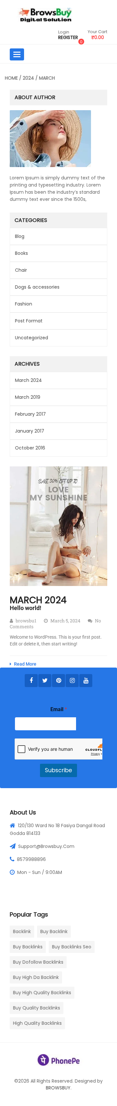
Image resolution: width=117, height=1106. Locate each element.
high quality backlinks (37, 1023)
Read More (24, 664)
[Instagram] (72, 680)
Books (21, 253)
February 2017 (30, 414)
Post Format (29, 321)
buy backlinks (28, 946)
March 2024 (28, 380)
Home (11, 78)
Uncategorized (31, 337)
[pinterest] (58, 680)
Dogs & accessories (37, 287)
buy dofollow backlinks (38, 962)
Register (68, 37)
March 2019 (27, 397)
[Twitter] (44, 680)
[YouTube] (85, 680)
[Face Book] (31, 680)
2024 (28, 78)
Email (58, 709)
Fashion (23, 304)
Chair (21, 270)
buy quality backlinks (36, 1008)
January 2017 (29, 431)
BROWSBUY (58, 1088)
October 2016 (30, 448)
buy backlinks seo (71, 946)
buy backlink (54, 931)
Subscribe (58, 770)
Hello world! (25, 608)
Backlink (22, 931)
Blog (19, 236)
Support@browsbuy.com (46, 846)
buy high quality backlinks (42, 992)
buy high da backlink (36, 977)
